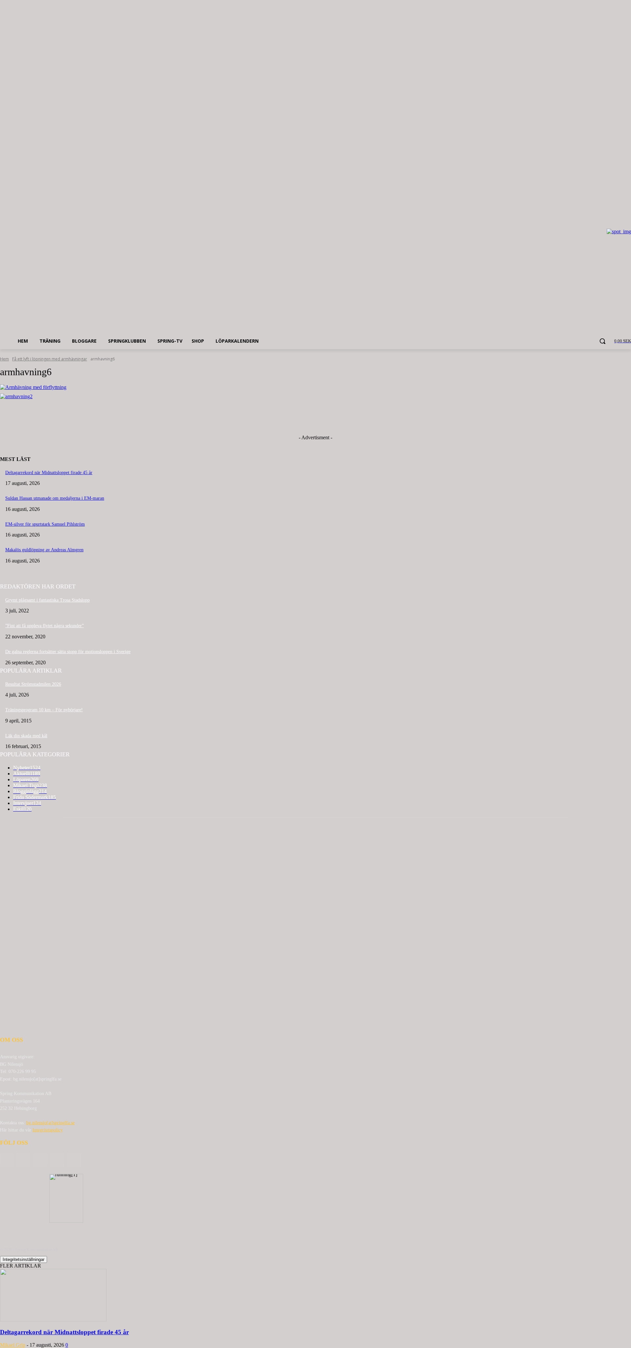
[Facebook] (23, 1160)
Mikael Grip (12, 1345)
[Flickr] (40, 1160)
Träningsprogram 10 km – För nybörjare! (44, 709)
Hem (4, 359)
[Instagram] (57, 1160)
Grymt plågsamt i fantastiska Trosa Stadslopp (47, 600)
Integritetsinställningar (23, 1259)
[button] (602, 341)
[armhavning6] (315, 387)
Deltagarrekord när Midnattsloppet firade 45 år (48, 472)
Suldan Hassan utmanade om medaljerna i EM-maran (54, 498)
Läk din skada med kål (26, 735)
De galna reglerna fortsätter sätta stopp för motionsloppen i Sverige (67, 651)
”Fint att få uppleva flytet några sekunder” (44, 625)
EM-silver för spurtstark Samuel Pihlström (45, 524)
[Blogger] (6, 1160)
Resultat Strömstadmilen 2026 (33, 684)
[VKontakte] (74, 1160)
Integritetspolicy (48, 1130)
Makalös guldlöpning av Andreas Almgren (44, 549)
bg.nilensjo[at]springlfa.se (50, 1122)
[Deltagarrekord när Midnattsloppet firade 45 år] (53, 1319)
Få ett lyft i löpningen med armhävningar (49, 359)
